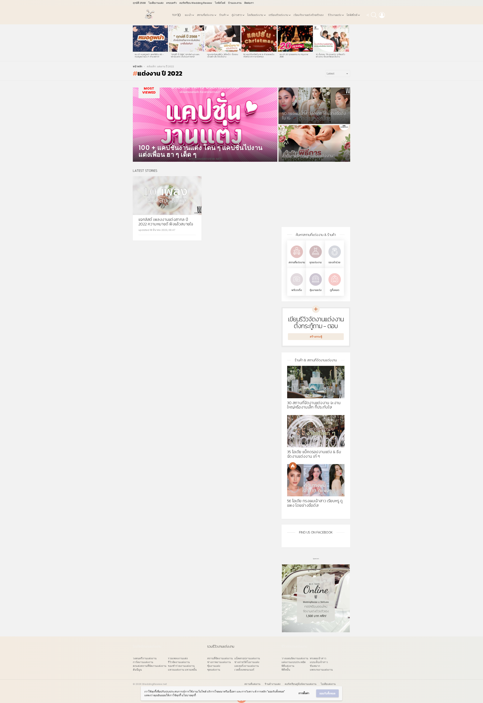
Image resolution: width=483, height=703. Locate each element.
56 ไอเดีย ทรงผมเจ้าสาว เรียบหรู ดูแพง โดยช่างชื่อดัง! (315, 503)
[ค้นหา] (374, 15)
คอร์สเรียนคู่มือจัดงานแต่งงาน (300, 684)
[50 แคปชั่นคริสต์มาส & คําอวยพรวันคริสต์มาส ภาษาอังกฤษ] (259, 38)
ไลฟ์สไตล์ (220, 3)
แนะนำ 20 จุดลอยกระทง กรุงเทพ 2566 (294, 55)
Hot (293, 466)
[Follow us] (367, 15)
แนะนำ (188, 15)
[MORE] (193, 237)
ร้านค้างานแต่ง (272, 684)
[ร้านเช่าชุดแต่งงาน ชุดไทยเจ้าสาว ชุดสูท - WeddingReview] (315, 258)
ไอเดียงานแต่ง (155, 3)
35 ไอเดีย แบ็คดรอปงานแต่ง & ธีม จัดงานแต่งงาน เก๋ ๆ (314, 454)
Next (348, 42)
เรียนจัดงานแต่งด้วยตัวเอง (309, 15)
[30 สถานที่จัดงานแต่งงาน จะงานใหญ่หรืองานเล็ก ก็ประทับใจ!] (316, 382)
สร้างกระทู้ (316, 336)
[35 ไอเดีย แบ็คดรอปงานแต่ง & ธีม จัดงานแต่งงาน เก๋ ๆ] (316, 431)
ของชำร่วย (334, 262)
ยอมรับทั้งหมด (327, 693)
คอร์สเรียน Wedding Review (195, 3)
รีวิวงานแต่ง (334, 15)
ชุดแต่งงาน (315, 262)
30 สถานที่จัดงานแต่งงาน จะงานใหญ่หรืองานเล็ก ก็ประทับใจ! (314, 405)
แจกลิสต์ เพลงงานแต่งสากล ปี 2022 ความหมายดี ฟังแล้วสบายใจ (165, 221)
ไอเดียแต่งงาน (255, 15)
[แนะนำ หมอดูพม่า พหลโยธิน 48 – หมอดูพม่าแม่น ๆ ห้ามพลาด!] (150, 38)
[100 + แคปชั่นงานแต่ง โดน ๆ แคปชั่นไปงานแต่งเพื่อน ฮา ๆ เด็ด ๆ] (205, 124)
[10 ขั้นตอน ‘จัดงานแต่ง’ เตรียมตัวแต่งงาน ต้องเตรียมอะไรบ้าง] (331, 38)
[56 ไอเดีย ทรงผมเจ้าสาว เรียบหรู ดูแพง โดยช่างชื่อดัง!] (316, 480)
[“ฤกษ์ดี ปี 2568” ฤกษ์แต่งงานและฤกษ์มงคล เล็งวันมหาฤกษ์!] (186, 38)
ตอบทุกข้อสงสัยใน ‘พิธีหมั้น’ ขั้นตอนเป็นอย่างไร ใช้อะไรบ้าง (222, 55)
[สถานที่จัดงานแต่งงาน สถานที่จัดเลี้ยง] (296, 258)
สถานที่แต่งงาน (205, 15)
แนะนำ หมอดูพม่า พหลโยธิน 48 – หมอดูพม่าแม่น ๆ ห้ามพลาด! (149, 55)
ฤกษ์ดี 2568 (139, 3)
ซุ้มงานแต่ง (315, 290)
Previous (135, 42)
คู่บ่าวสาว (237, 15)
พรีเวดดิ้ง (296, 290)
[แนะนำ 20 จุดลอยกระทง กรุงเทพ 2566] (295, 38)
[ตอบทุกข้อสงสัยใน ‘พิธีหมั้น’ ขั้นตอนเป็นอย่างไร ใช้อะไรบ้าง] (222, 38)
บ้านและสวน (235, 3)
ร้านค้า (222, 15)
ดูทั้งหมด (334, 290)
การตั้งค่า (303, 693)
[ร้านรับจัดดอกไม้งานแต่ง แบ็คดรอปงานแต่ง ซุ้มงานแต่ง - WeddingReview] (315, 286)
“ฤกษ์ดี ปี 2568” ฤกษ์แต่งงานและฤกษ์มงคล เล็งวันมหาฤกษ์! (185, 55)
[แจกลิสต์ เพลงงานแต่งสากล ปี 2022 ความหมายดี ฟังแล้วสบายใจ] (167, 195)
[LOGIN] (382, 15)
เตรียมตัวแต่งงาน (278, 15)
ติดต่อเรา (249, 3)
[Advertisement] (315, 195)
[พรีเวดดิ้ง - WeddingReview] (296, 286)
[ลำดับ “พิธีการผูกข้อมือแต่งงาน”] (314, 143)
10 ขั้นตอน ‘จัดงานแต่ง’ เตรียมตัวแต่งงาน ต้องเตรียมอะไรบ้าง (330, 55)
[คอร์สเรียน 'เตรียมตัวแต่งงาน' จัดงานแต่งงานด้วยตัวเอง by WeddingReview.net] (316, 630)
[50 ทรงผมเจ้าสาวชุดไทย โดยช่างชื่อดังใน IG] (314, 105)
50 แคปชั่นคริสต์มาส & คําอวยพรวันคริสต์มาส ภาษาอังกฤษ (258, 55)
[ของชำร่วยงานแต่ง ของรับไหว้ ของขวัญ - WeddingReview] (334, 258)
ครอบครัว (171, 3)
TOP (176, 15)
